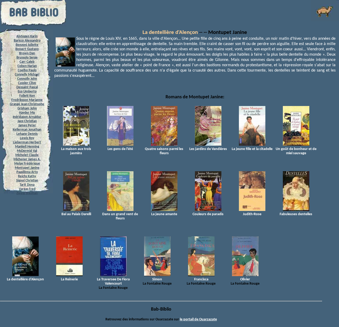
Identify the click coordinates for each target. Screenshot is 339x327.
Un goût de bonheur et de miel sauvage (296, 151)
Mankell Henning (27, 146)
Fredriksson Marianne (27, 100)
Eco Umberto (27, 91)
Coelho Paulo (27, 70)
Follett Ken (27, 96)
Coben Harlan (27, 66)
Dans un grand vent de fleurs (120, 216)
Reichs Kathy (27, 176)
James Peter (27, 125)
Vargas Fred (27, 189)
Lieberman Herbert (27, 142)
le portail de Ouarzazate (198, 319)
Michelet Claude (27, 155)
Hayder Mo (27, 112)
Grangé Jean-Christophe (27, 104)
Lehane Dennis (27, 134)
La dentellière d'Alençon (170, 32)
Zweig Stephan (27, 193)
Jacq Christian (27, 121)
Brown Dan (27, 53)
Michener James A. (27, 159)
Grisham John (27, 108)
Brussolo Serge (27, 57)
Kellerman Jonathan (27, 129)
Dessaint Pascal (27, 87)
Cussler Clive (27, 83)
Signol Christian (27, 180)
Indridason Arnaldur (27, 117)
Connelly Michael (27, 74)
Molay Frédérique (27, 163)
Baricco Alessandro (27, 40)
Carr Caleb (27, 62)
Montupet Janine (27, 168)
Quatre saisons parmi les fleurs (164, 151)
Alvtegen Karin (27, 36)
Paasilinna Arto (27, 172)
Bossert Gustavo (27, 49)
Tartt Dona (27, 185)
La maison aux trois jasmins (76, 151)
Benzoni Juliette (27, 45)
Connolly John (27, 79)
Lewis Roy (27, 138)
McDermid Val (27, 151)
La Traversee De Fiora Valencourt (113, 281)
